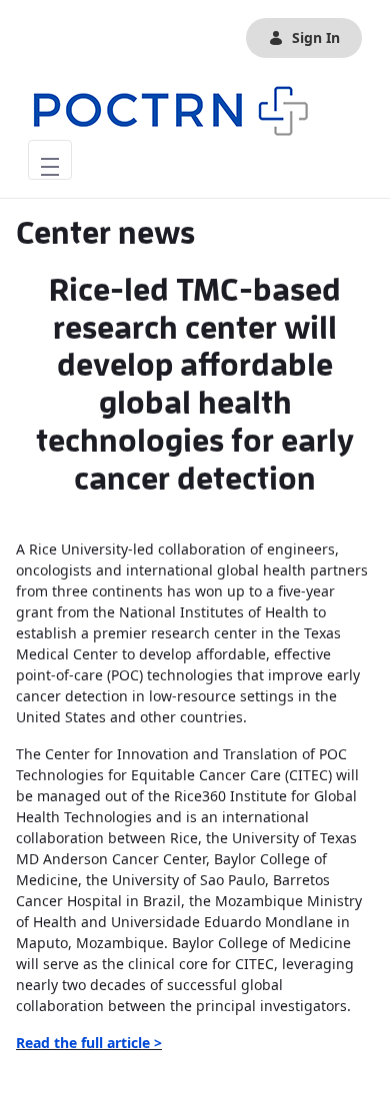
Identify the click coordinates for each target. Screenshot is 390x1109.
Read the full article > (89, 1042)
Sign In (316, 37)
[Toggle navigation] (50, 160)
